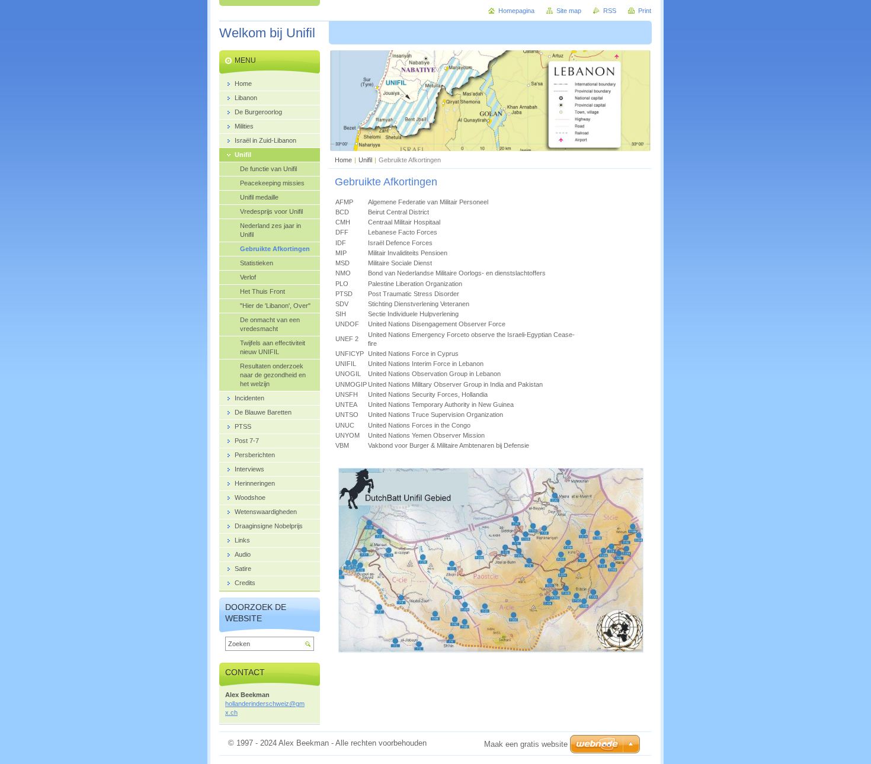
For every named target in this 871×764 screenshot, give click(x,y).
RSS (609, 10)
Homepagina (516, 10)
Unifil (365, 159)
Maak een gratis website (526, 744)
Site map (568, 10)
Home (343, 159)
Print (644, 10)
